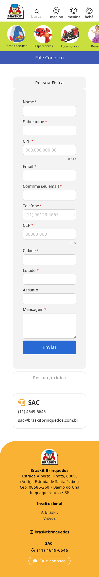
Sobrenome (35, 121)
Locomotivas (70, 46)
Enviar (50, 347)
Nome (30, 102)
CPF (28, 141)
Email (29, 166)
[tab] (49, 82)
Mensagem (34, 309)
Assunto (32, 290)
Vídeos (49, 518)
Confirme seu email (42, 186)
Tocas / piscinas (16, 46)
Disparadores (43, 46)
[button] (49, 550)
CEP (28, 225)
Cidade (31, 250)
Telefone (32, 205)
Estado (31, 270)
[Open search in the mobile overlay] (37, 11)
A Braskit (49, 512)
